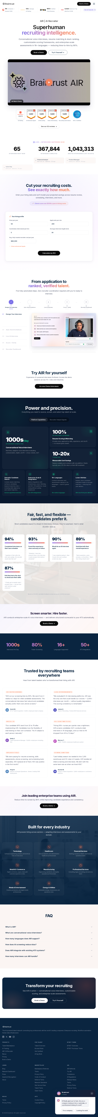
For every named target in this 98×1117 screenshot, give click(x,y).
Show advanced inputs (18, 246)
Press (4, 1076)
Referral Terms (39, 1082)
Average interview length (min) (59, 229)
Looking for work (82, 1110)
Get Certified (39, 1053)
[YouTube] (10, 1039)
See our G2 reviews (48, 126)
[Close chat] (91, 1093)
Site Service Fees (40, 1087)
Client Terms (39, 1093)
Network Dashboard (8, 1073)
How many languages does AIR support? (22, 941)
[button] (49, 82)
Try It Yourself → (58, 52)
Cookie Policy (39, 1102)
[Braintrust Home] (8, 3)
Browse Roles (39, 1050)
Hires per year (13, 220)
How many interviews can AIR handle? (21, 958)
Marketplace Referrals (42, 1071)
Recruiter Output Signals (58, 422)
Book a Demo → (49, 626)
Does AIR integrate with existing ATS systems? (25, 953)
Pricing (4, 1059)
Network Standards (41, 1084)
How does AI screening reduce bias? (20, 947)
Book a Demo (83, 4)
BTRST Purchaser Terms (75, 1050)
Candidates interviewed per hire (19, 229)
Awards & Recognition (9, 1079)
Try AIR (69, 1073)
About (4, 1082)
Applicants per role (56, 220)
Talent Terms (39, 1090)
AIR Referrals (71, 1071)
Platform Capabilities (38, 422)
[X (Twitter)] (6, 1039)
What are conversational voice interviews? (23, 935)
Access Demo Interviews (49, 388)
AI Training (5, 1050)
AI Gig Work (38, 1056)
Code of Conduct (40, 1079)
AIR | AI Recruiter (7, 1053)
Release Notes (71, 1082)
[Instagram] (14, 1039)
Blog (3, 1071)
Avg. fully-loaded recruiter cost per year (21, 237)
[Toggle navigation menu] (94, 3)
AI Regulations (71, 1079)
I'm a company (67, 1110)
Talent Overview (40, 1048)
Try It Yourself (57, 1003)
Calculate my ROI (49, 253)
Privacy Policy (39, 1076)
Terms (37, 1073)
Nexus (4, 1056)
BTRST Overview (72, 1048)
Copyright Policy (40, 1105)
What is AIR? (10, 929)
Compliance (71, 1076)
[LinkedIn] (3, 1039)
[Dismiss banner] (95, 10)
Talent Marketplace (8, 1048)
